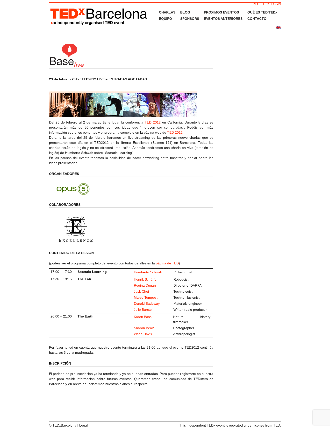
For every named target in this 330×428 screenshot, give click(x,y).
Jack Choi (141, 291)
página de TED (167, 263)
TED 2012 (153, 122)
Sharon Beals (144, 328)
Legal (83, 425)
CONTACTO (256, 19)
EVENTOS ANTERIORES (223, 19)
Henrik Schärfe (145, 279)
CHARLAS (167, 12)
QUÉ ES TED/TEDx (262, 12)
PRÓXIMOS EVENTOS (221, 12)
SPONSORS (189, 19)
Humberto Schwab (148, 272)
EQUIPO (165, 19)
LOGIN (276, 4)
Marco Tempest (146, 297)
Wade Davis (143, 334)
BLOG (185, 12)
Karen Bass (142, 317)
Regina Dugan (145, 285)
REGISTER (261, 4)
